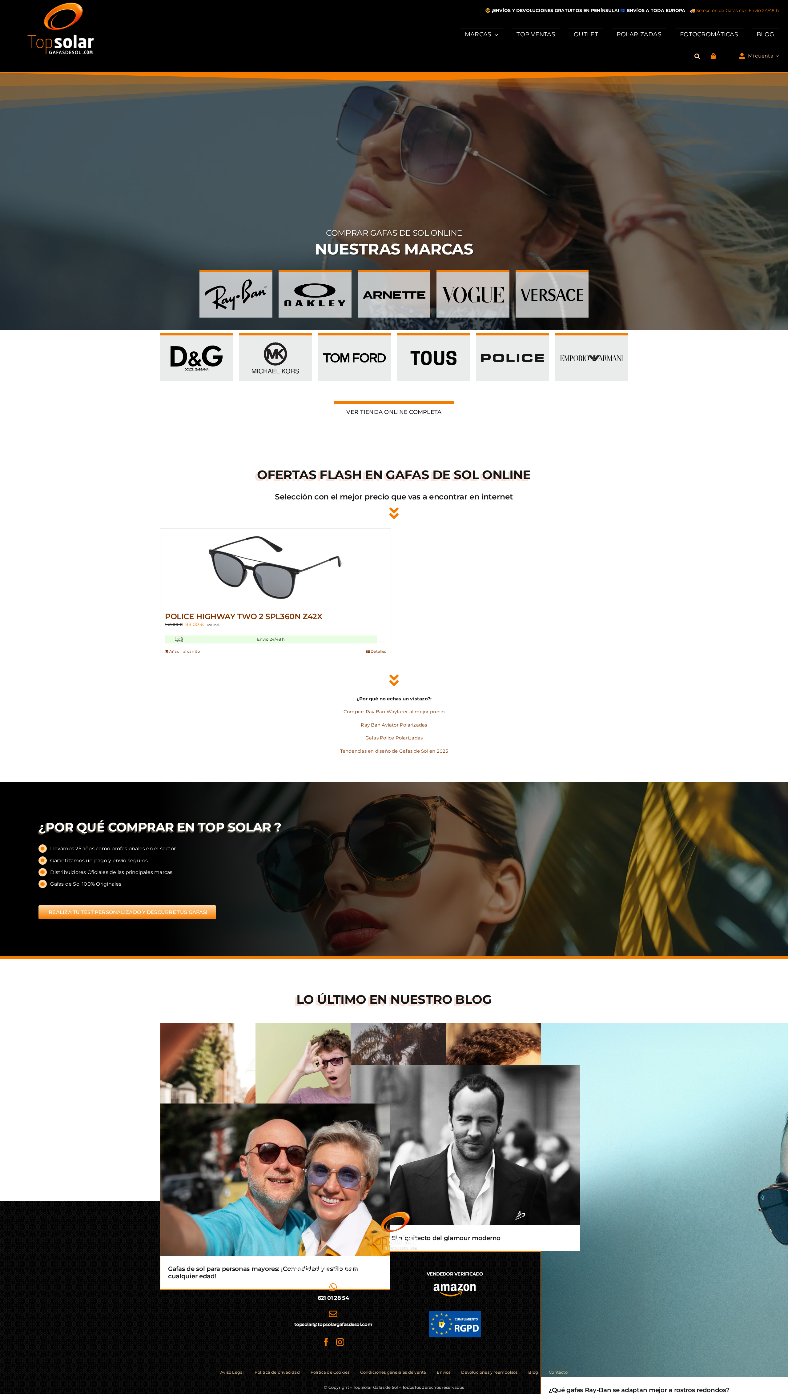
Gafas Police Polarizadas (394, 738)
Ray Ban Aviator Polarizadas (394, 725)
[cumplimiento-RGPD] (455, 1313)
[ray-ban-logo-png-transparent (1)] (236, 279)
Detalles (378, 651)
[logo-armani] (591, 342)
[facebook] (326, 1342)
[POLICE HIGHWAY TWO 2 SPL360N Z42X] (275, 567)
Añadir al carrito (184, 651)
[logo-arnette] (394, 279)
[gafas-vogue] (473, 279)
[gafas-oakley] (315, 279)
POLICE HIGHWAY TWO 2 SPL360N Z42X (243, 616)
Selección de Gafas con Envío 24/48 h (737, 10)
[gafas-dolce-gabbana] (196, 342)
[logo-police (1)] (513, 342)
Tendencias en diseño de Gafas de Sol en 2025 (394, 751)
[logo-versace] (552, 279)
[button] (697, 56)
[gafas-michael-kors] (276, 342)
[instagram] (340, 1342)
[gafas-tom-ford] (354, 342)
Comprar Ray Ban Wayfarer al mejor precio (394, 712)
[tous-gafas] (433, 342)
